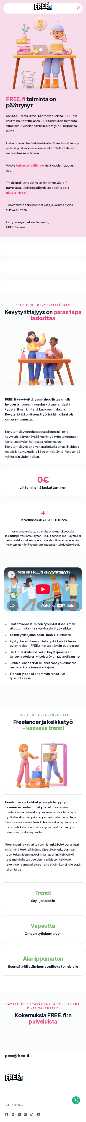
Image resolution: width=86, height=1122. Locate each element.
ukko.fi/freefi (16, 192)
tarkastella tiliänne (30, 165)
